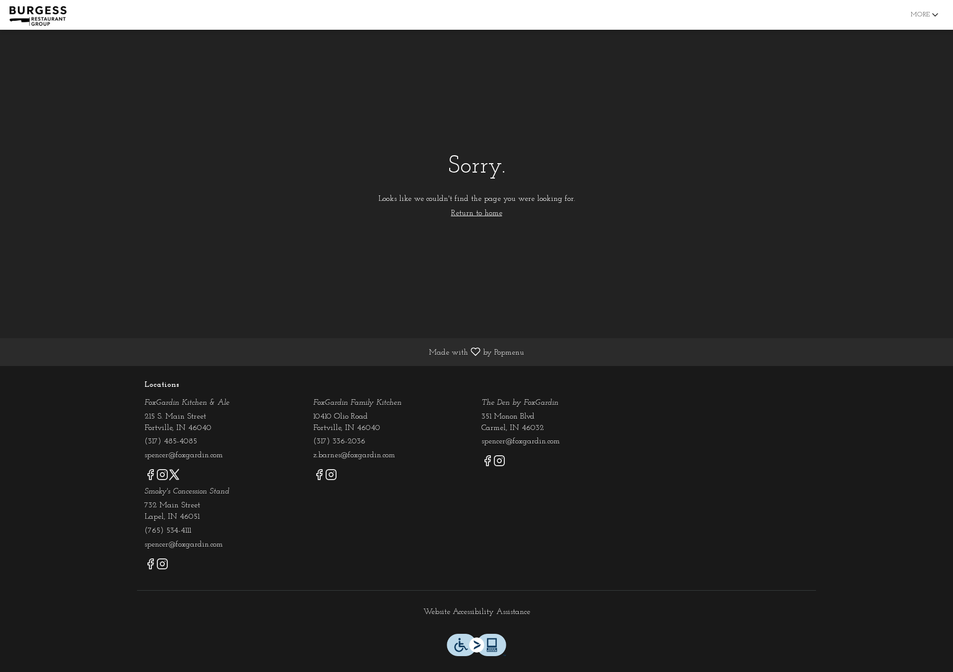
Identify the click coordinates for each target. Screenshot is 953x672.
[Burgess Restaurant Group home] (52, 14)
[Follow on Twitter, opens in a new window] (174, 478)
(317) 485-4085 (170, 441)
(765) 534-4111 (167, 531)
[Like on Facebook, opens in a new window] (150, 478)
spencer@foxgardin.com (183, 455)
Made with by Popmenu (265, 352)
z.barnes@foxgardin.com (354, 455)
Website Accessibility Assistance (476, 612)
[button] (925, 15)
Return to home (476, 213)
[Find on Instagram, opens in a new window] (162, 478)
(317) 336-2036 (339, 441)
